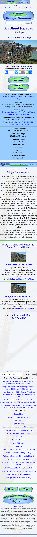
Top (25, 489)
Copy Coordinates (29, 374)
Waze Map (18, 446)
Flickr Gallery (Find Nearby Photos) (18, 453)
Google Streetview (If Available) (18, 417)
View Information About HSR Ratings (18, 168)
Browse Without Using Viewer (23, 279)
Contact (21, 506)
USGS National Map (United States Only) (18, 468)
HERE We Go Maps (19, 440)
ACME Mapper (18, 443)
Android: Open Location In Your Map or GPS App (18, 449)
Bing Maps (18, 420)
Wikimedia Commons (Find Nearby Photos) (18, 456)
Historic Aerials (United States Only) (18, 474)
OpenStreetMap (18, 424)
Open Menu (2, 2)
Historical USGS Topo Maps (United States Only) (18, 471)
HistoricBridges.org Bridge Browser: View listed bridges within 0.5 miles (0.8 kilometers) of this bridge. (18, 394)
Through (27, 112)
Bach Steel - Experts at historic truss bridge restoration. (18, 8)
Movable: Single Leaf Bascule (18, 114)
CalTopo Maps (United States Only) (18, 478)
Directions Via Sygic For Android (18, 459)
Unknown (26, 120)
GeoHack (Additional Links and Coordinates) (18, 427)
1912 (5, 120)
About (15, 506)
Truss (32, 112)
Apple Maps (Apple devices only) (18, 433)
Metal (4, 112)
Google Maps (18, 414)
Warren (21, 112)
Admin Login (18, 532)
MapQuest (18, 437)
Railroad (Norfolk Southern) (12, 97)
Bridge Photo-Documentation (18, 265)
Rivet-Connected (12, 112)
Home (11, 489)
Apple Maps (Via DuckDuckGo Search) (18, 430)
